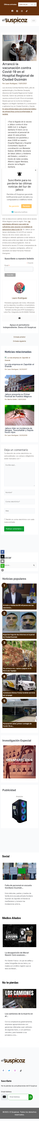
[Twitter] (17, 11)
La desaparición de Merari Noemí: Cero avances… (17, 954)
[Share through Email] (2, 561)
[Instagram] (22, 11)
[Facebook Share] (2, 552)
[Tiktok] (21, 1071)
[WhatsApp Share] (2, 566)
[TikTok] (26, 11)
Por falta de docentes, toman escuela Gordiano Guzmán (24, 4)
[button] (2, 570)
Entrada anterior (19, 337)
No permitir (14, 206)
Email (7, 265)
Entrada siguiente (19, 341)
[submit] (30, 1097)
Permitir (26, 206)
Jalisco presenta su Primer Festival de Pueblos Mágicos (18, 395)
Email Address (6, 1092)
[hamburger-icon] (33, 20)
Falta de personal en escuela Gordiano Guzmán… (18, 886)
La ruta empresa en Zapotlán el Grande (19, 365)
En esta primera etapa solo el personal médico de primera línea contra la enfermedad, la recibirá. (19, 111)
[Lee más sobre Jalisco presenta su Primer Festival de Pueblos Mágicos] (19, 383)
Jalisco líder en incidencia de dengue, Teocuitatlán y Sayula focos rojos (19, 430)
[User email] (19, 318)
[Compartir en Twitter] (2, 557)
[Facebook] (12, 11)
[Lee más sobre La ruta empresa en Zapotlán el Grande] (19, 359)
